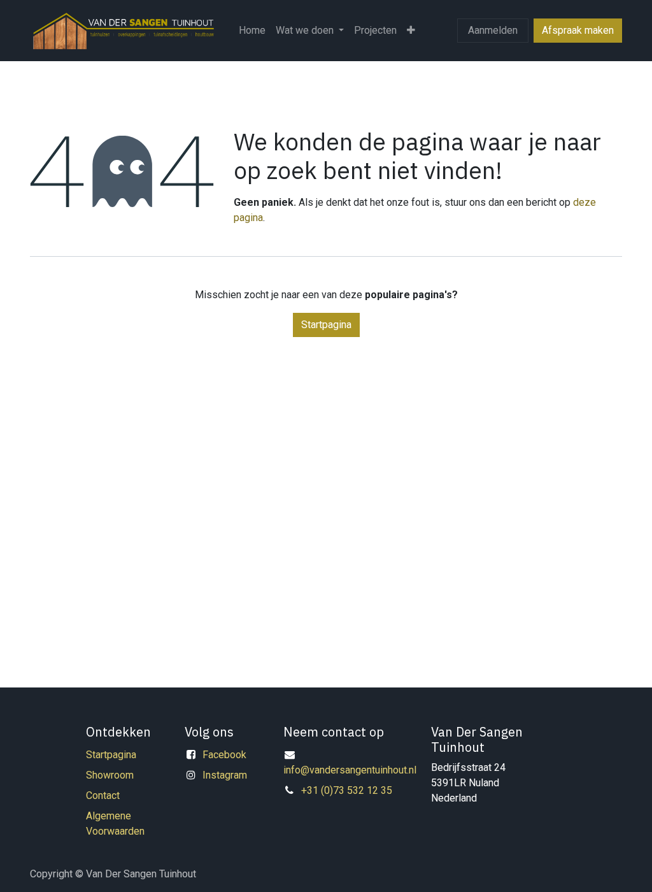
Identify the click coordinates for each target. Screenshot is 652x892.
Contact (103, 795)
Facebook (224, 755)
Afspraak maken (578, 30)
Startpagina (326, 325)
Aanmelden (493, 30)
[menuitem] (252, 30)
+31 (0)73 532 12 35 (346, 790)
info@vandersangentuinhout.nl (349, 770)
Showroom (110, 775)
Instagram (224, 775)
